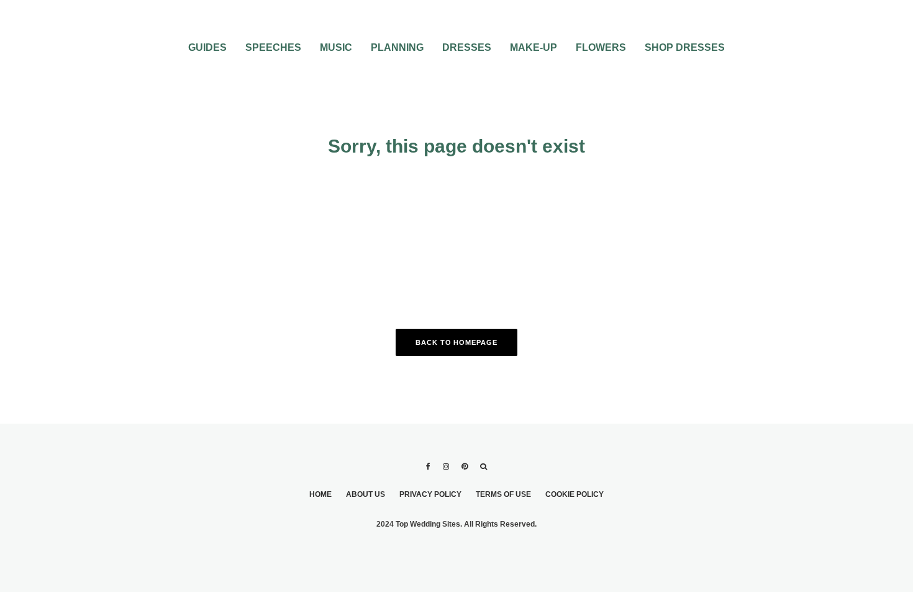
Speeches (273, 47)
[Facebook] (428, 466)
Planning (397, 47)
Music (336, 47)
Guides (207, 47)
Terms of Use (503, 494)
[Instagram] (446, 466)
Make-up (533, 47)
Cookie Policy (574, 494)
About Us (365, 494)
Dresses (466, 47)
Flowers (601, 47)
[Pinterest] (464, 466)
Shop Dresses (685, 47)
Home (320, 494)
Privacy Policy (430, 494)
